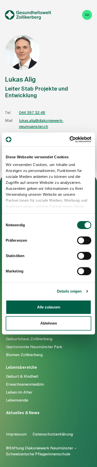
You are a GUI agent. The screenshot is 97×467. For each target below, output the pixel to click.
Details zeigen (69, 291)
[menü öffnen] (87, 15)
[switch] (84, 240)
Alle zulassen (48, 307)
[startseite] (31, 15)
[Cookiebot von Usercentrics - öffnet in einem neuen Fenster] (69, 139)
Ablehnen (48, 323)
